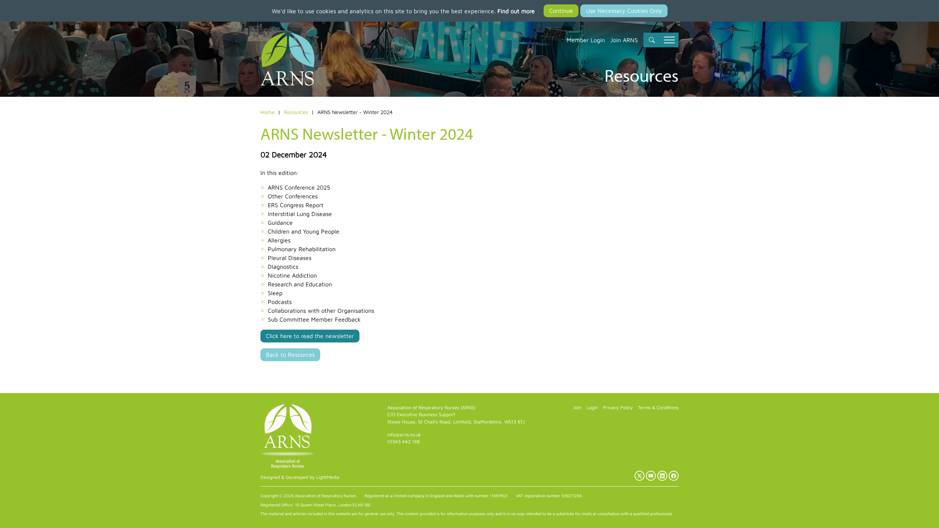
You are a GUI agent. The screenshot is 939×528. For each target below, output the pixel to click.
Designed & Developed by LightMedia (299, 477)
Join (577, 407)
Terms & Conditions (658, 407)
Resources (296, 112)
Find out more (516, 11)
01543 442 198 (403, 441)
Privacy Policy (618, 407)
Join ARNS (624, 40)
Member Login (586, 40)
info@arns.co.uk (404, 434)
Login (592, 407)
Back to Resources (290, 354)
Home (267, 112)
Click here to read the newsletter (310, 336)
